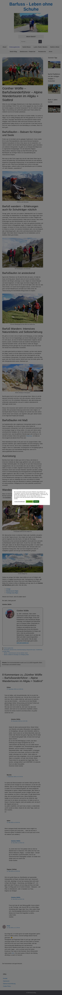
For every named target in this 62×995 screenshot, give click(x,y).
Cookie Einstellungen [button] (19, 501)
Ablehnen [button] (36, 501)
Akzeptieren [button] (29, 501)
